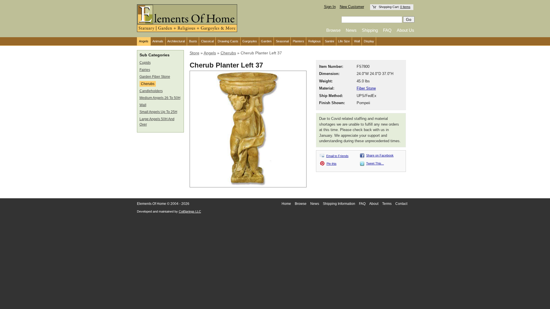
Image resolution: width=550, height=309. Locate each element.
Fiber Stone (366, 88)
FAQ (387, 30)
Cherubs (147, 84)
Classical (207, 41)
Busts (193, 41)
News (351, 30)
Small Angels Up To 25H (158, 112)
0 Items (405, 7)
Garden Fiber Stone (155, 77)
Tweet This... (375, 163)
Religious (314, 41)
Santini (329, 41)
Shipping (370, 30)
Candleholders (151, 91)
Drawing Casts (228, 41)
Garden (266, 41)
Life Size (344, 41)
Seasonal (282, 41)
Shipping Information (339, 204)
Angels (143, 41)
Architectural (176, 41)
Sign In (330, 7)
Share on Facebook (380, 155)
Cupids (145, 63)
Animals (157, 41)
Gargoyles (249, 41)
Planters (298, 41)
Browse (333, 30)
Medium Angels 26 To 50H (160, 98)
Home (286, 204)
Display (369, 41)
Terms (387, 204)
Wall (357, 41)
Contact (401, 204)
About (373, 204)
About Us (405, 30)
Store (194, 53)
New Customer (352, 7)
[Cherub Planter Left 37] (248, 185)
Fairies (145, 70)
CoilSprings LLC (190, 211)
